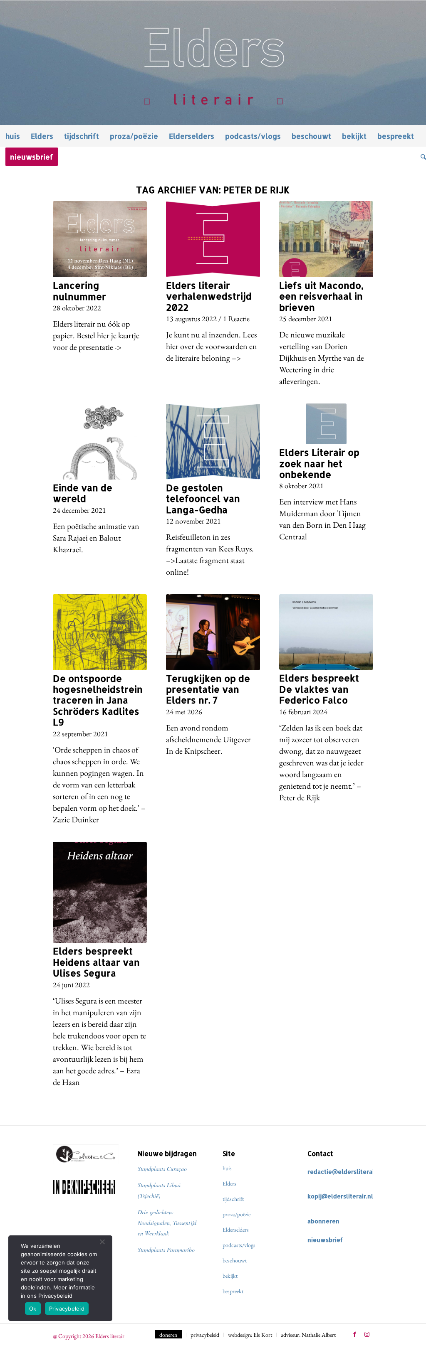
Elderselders (236, 1229)
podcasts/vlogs (239, 1245)
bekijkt (230, 1275)
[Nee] (102, 1241)
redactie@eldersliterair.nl (345, 1171)
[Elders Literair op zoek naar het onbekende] (326, 423)
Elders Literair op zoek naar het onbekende (319, 463)
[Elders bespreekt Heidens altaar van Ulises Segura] (100, 892)
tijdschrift (233, 1199)
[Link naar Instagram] (367, 1334)
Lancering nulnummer (79, 290)
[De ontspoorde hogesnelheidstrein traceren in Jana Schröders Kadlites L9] (100, 632)
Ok (33, 1308)
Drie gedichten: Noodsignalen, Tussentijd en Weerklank (167, 1222)
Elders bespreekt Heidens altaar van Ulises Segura (96, 962)
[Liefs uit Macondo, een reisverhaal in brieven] (326, 239)
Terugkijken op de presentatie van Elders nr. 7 (208, 689)
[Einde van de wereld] (100, 441)
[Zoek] (420, 156)
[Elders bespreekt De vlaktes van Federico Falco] (326, 632)
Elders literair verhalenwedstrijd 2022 (209, 296)
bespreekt (233, 1291)
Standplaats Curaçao (162, 1169)
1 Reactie (236, 318)
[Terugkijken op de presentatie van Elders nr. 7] (213, 632)
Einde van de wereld (82, 493)
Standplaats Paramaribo (166, 1250)
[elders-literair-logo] (213, 62)
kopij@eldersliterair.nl (340, 1196)
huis (227, 1168)
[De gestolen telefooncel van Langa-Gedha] (213, 441)
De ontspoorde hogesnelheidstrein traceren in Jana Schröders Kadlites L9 (98, 700)
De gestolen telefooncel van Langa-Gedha (203, 498)
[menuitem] (12, 135)
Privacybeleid (66, 1308)
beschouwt (235, 1260)
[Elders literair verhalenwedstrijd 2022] (213, 239)
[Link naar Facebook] (354, 1334)
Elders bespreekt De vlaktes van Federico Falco (319, 689)
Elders (229, 1183)
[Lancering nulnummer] (100, 239)
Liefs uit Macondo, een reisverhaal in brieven (321, 296)
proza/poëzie (236, 1214)
